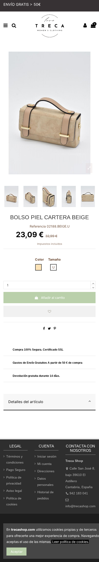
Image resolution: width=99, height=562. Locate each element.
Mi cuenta (44, 464)
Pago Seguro (15, 470)
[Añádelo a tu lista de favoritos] (49, 311)
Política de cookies (13, 501)
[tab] (49, 402)
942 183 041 (79, 493)
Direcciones (45, 471)
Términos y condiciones (14, 459)
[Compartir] (44, 328)
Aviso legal (14, 491)
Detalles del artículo (25, 401)
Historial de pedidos (45, 495)
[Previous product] (92, 44)
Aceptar (17, 551)
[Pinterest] (55, 328)
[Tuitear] (49, 328)
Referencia (38, 226)
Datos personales (45, 482)
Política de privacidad (13, 480)
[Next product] (95, 44)
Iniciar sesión (46, 456)
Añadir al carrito (53, 298)
